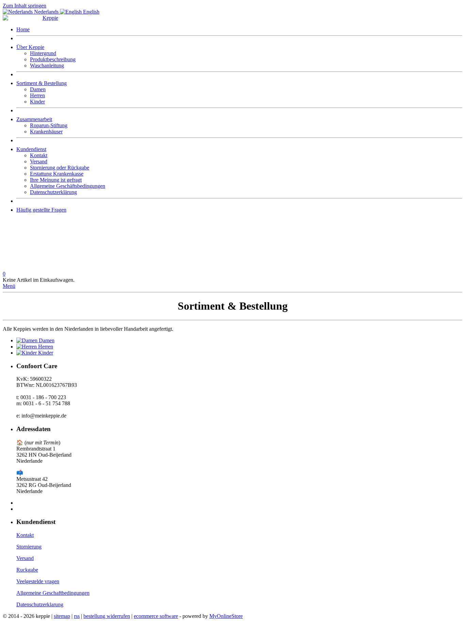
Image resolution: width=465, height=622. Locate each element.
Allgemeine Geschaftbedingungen (53, 593)
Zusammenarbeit (34, 119)
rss (77, 616)
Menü (9, 286)
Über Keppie (30, 47)
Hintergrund (43, 53)
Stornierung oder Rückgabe (59, 167)
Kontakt (38, 155)
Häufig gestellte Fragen (41, 210)
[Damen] (27, 340)
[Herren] (27, 346)
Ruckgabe (27, 570)
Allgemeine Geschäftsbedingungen (67, 186)
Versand (38, 161)
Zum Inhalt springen (24, 6)
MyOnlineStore (226, 616)
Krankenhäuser (46, 131)
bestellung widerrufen (106, 616)
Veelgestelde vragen (37, 581)
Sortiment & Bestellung (41, 83)
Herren (37, 95)
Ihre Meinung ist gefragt (56, 180)
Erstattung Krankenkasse (56, 174)
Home (23, 29)
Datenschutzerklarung (39, 604)
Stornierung (29, 547)
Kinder (37, 101)
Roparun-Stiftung (48, 125)
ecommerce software (156, 616)
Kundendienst (31, 149)
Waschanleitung (47, 65)
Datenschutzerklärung (53, 192)
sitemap (62, 616)
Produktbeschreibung (53, 59)
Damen (38, 89)
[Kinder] (27, 353)
